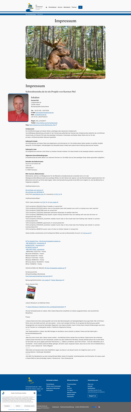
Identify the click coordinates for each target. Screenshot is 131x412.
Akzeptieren (7, 406)
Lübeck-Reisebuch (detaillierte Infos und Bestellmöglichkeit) (45, 307)
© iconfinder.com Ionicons (34, 190)
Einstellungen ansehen (29, 406)
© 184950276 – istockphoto (35, 243)
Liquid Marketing (36, 408)
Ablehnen (18, 406)
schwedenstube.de (40, 114)
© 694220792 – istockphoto (34, 245)
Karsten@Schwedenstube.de (45, 112)
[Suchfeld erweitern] (80, 7)
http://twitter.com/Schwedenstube (46, 123)
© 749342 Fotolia (31, 247)
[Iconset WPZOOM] (26, 249)
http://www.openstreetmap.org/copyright (38, 276)
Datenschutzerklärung (20, 409)
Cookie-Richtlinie (11, 409)
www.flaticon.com (37, 194)
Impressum (27, 409)
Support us (92, 396)
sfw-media (53, 202)
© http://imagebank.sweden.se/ (55, 268)
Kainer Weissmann (57, 280)
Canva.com (86, 233)
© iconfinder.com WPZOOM (34, 192)
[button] (34, 393)
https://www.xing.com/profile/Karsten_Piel (42, 125)
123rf (43, 202)
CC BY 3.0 (57, 194)
